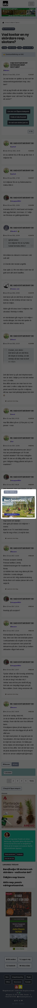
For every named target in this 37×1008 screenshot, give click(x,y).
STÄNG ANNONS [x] (11, 492)
